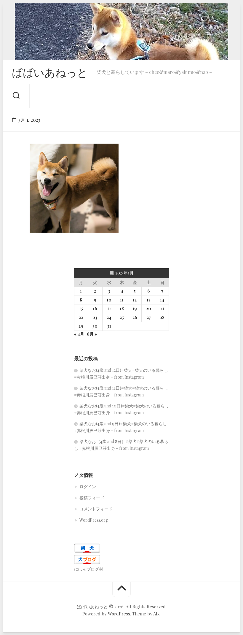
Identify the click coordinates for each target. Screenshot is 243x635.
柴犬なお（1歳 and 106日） (65, 223)
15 (81, 308)
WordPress (119, 614)
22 (81, 317)
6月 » (92, 334)
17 (109, 308)
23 (95, 317)
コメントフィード (96, 509)
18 (122, 308)
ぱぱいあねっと (50, 72)
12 (135, 300)
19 (134, 308)
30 (94, 326)
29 (81, 326)
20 (148, 308)
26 (134, 317)
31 (109, 326)
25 (122, 317)
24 (109, 317)
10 (109, 300)
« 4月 (79, 334)
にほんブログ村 (88, 569)
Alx (156, 614)
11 (122, 300)
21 (162, 308)
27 (149, 317)
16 (95, 308)
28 (162, 317)
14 (162, 300)
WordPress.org (93, 520)
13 (149, 300)
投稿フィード (91, 498)
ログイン (87, 486)
